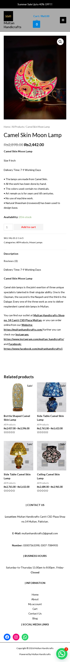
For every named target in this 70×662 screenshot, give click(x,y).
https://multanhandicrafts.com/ (23, 329)
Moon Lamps (35, 242)
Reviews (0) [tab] (11, 261)
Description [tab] (11, 253)
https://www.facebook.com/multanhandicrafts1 (33, 348)
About (35, 599)
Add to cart (28, 227)
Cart (35, 608)
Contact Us (35, 613)
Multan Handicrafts (12, 25)
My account (35, 604)
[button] (60, 41)
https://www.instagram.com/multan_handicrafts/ (34, 339)
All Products (18, 126)
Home (7, 126)
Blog (35, 618)
